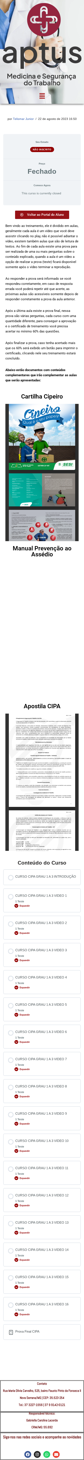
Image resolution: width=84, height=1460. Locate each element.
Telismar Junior (23, 119)
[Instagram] (37, 1454)
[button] (42, 96)
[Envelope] (56, 1454)
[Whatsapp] (47, 1454)
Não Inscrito (42, 149)
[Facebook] (28, 1454)
